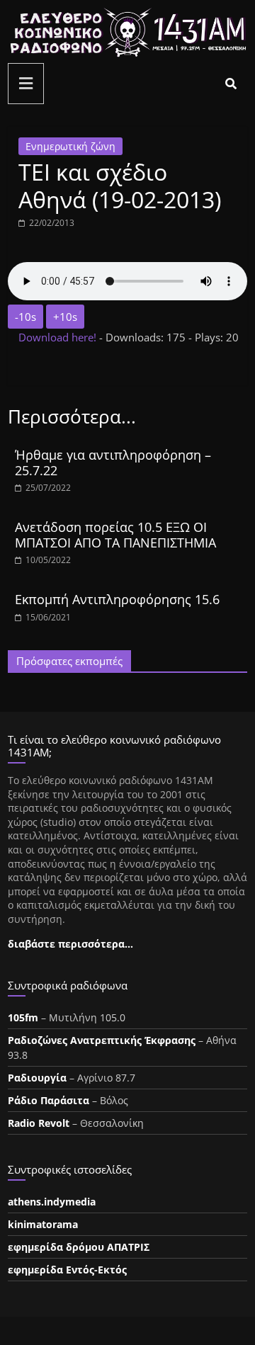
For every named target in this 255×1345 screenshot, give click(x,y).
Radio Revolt (38, 1123)
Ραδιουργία (37, 1077)
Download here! (58, 337)
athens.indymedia (52, 1201)
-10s (25, 317)
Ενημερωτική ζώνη (70, 146)
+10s (65, 317)
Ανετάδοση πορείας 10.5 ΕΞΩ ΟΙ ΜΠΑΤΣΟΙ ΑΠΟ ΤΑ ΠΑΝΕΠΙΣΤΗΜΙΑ (115, 534)
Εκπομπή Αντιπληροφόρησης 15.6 (117, 599)
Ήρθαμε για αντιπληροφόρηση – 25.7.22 (113, 462)
